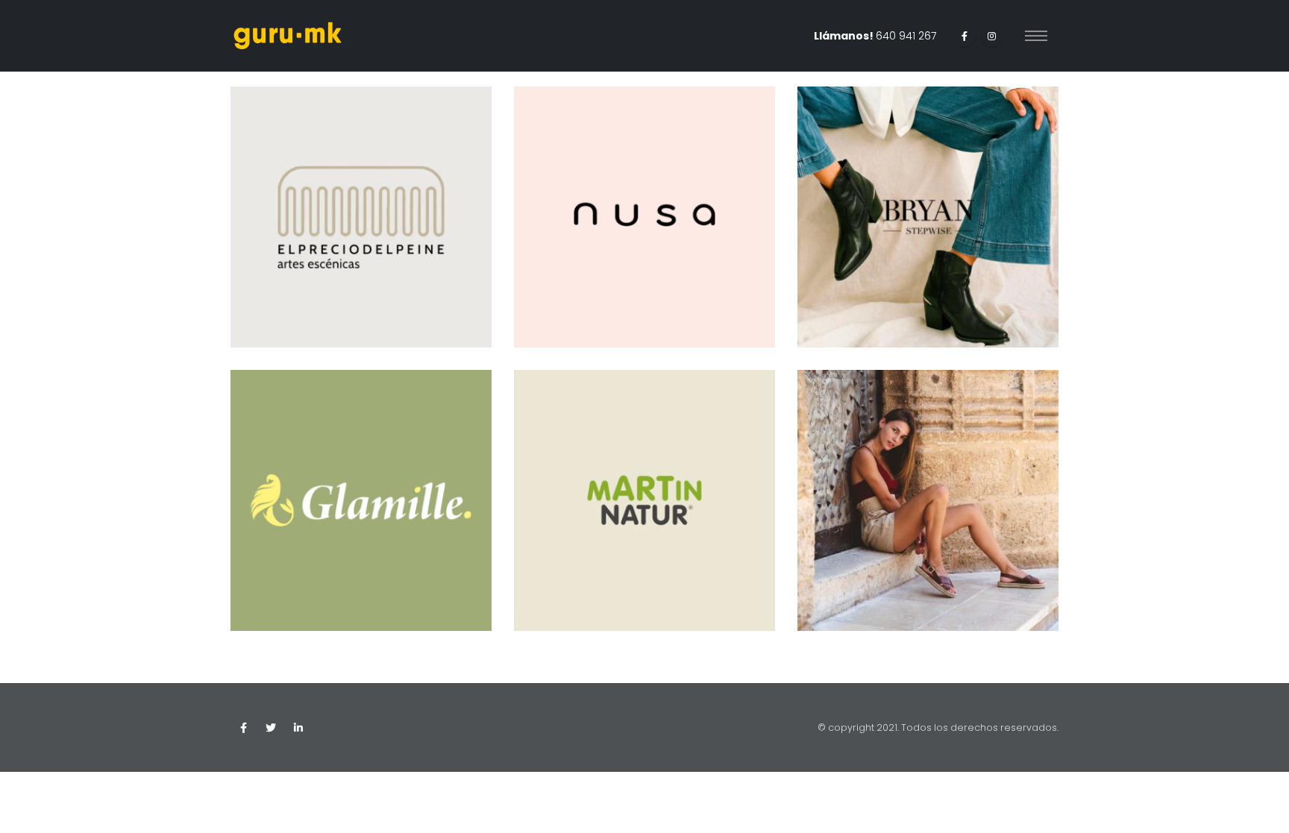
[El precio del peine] (361, 217)
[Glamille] (361, 500)
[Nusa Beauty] (644, 217)
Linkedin (298, 728)
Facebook (243, 728)
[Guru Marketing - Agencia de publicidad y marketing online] (287, 35)
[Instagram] (991, 36)
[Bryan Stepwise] (928, 217)
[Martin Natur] (644, 500)
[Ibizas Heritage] (928, 500)
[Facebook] (964, 36)
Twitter (271, 728)
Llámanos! (875, 35)
